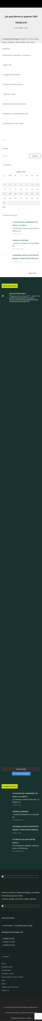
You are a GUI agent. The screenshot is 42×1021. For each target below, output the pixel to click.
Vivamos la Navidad (20, 240)
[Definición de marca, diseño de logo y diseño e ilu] (21, 535)
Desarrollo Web (8, 973)
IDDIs (3, 980)
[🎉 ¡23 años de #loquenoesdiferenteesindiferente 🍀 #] (21, 479)
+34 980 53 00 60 (8, 939)
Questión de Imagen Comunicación (26, 1007)
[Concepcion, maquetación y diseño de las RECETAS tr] (21, 589)
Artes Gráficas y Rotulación (12, 977)
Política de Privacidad (12, 1013)
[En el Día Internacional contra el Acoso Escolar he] (21, 433)
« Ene (3, 207)
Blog (3, 984)
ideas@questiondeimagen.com (12, 932)
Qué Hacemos (6, 970)
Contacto (5, 990)
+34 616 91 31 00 (8, 942)
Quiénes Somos (7, 967)
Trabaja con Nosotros (10, 987)
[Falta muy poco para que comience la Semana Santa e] (21, 653)
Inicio (4, 963)
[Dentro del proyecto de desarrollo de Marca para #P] (21, 393)
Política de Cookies (27, 1013)
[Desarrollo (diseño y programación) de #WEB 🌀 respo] (21, 323)
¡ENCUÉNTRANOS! (8, 918)
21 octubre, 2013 (21, 28)
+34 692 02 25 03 (8, 945)
